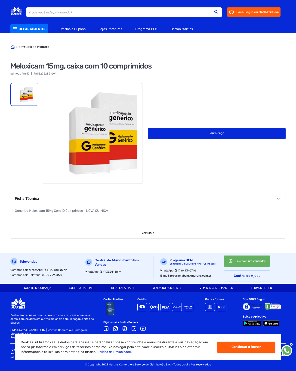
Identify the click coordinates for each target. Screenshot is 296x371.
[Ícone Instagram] (115, 328)
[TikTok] (124, 328)
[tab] (24, 94)
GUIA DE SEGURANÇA (37, 288)
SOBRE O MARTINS (81, 288)
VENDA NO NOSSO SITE (167, 288)
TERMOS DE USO (261, 288)
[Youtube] (143, 328)
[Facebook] (106, 328)
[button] (218, 12)
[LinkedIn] (134, 328)
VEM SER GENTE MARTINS (216, 288)
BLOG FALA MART (122, 288)
